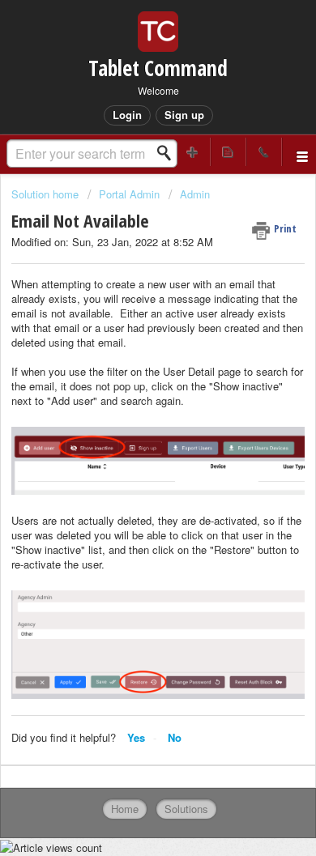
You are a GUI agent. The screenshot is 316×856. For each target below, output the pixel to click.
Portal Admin (129, 194)
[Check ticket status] (228, 152)
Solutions (186, 808)
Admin (195, 194)
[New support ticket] (193, 152)
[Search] (168, 153)
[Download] (128, 417)
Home (125, 808)
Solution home (46, 194)
